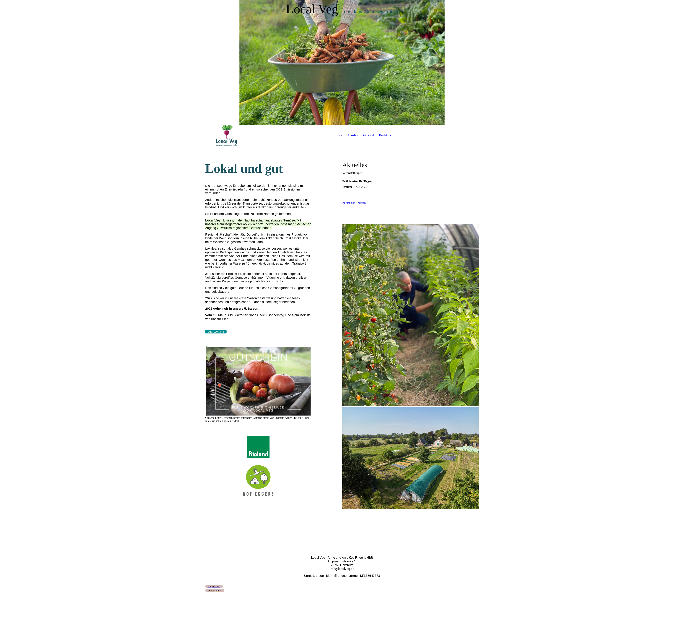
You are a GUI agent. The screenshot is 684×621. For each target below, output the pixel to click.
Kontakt (383, 135)
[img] (342, 62)
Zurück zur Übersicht (354, 202)
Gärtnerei (368, 135)
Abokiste (353, 135)
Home (338, 135)
